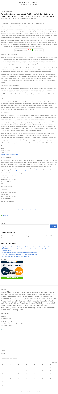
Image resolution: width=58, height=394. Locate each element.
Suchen (3, 223)
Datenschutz (19, 391)
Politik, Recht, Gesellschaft (45, 303)
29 (42, 379)
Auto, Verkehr (21, 292)
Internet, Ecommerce (16, 299)
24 (2, 379)
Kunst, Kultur (47, 298)
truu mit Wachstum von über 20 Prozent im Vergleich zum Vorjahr (23, 210)
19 (18, 376)
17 (2, 376)
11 (10, 373)
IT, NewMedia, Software (32, 298)
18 (10, 376)
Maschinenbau (11, 301)
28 (34, 379)
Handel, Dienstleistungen (43, 296)
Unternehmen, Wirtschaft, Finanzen (29, 18)
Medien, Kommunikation (24, 301)
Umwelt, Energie (29, 305)
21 (34, 376)
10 (2, 373)
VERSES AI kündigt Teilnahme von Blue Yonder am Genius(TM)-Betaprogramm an (29, 208)
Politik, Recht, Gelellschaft (28, 303)
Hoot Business (29, 391)
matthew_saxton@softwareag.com (9, 154)
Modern (18, 303)
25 (10, 379)
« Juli (2, 385)
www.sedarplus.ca (15, 170)
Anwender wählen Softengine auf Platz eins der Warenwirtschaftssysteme (20, 252)
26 (18, 379)
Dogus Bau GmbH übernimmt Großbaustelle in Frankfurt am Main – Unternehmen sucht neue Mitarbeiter (27, 247)
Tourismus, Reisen (15, 305)
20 (26, 376)
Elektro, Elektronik (26, 295)
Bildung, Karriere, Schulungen (37, 292)
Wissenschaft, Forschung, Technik (12, 309)
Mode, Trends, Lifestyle (9, 303)
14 (34, 373)
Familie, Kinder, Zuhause (40, 294)
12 (18, 373)
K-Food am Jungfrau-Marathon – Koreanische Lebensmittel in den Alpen (19, 254)
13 (26, 373)
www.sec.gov (24, 170)
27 (26, 379)
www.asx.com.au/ (32, 170)
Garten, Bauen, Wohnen (25, 296)
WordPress (39, 391)
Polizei (3, 305)
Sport (7, 305)
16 (50, 373)
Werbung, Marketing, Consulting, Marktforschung (38, 307)
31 (2, 381)
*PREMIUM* (3, 292)
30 (50, 379)
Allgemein (12, 292)
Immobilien (5, 298)
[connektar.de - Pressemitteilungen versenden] (18, 215)
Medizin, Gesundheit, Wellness (44, 301)
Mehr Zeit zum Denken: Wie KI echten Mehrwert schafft (15, 256)
